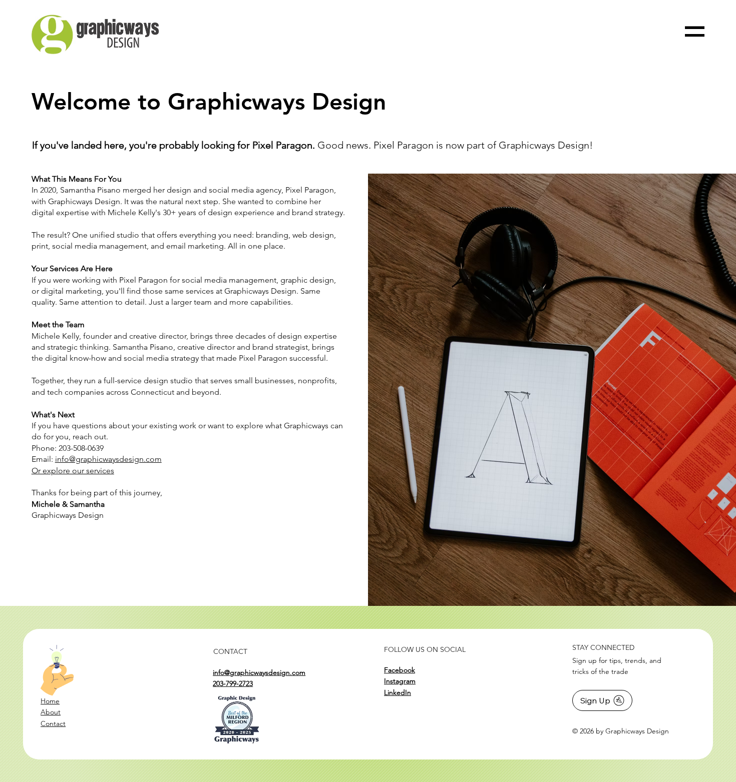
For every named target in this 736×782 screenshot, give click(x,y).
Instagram (400, 680)
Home (50, 700)
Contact (53, 723)
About (51, 711)
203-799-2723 (233, 683)
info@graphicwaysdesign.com (108, 459)
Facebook (399, 669)
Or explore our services (73, 470)
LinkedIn (397, 692)
